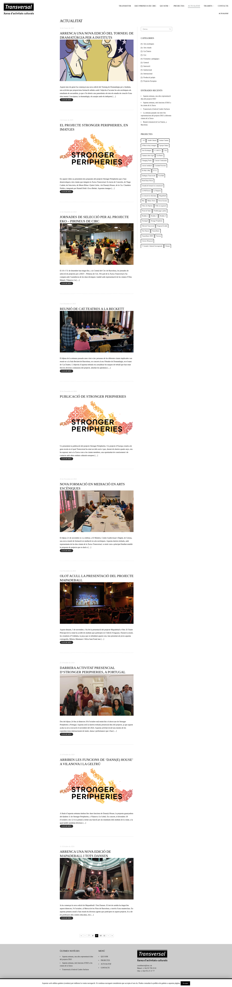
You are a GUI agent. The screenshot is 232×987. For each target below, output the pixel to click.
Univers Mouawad (147, 241)
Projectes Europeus (149, 81)
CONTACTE (223, 6)
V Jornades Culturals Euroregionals (152, 246)
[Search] (170, 29)
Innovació (146, 66)
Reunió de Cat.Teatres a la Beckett (92, 309)
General (146, 62)
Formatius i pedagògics (151, 59)
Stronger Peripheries (157, 221)
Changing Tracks (147, 160)
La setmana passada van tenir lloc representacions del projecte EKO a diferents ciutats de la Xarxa (156, 115)
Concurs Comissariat (161, 160)
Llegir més (66, 100)
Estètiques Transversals (148, 176)
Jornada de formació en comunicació (152, 186)
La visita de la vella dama (149, 196)
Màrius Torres (151, 201)
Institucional (147, 70)
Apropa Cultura (163, 145)
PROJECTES (179, 6)
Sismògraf (145, 221)
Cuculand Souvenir (160, 165)
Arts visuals (147, 48)
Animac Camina (163, 140)
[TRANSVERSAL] (19, 8)
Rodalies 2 (145, 216)
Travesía (158, 236)
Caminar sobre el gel (148, 155)
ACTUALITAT (194, 6)
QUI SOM (164, 6)
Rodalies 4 (163, 216)
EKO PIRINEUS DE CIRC (145, 6)
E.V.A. (155, 170)
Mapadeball (162, 196)
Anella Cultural (152, 140)
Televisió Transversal (148, 226)
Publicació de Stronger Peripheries (93, 396)
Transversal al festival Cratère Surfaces (156, 109)
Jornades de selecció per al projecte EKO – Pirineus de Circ (94, 219)
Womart (167, 246)
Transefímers (156, 231)
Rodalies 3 (154, 216)
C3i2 (165, 150)
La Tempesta (157, 191)
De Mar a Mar (146, 170)
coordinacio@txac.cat (144, 965)
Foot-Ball (161, 176)
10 (101, 936)
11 (104, 936)
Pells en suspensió (161, 206)
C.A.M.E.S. (157, 150)
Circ (144, 55)
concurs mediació (147, 165)
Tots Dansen (145, 231)
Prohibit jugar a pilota (160, 211)
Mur (143, 201)
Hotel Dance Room (147, 180)
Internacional (147, 74)
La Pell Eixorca (146, 191)
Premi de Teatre (146, 211)
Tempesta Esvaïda (162, 226)
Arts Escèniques (146, 150)
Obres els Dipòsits (147, 206)
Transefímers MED (147, 236)
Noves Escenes (162, 201)
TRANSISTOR (125, 6)
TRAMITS (208, 6)
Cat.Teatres (147, 51)
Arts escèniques (148, 44)
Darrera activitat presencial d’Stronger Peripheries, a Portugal (92, 670)
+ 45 (143, 140)
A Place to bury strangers (149, 145)
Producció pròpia (149, 77)
